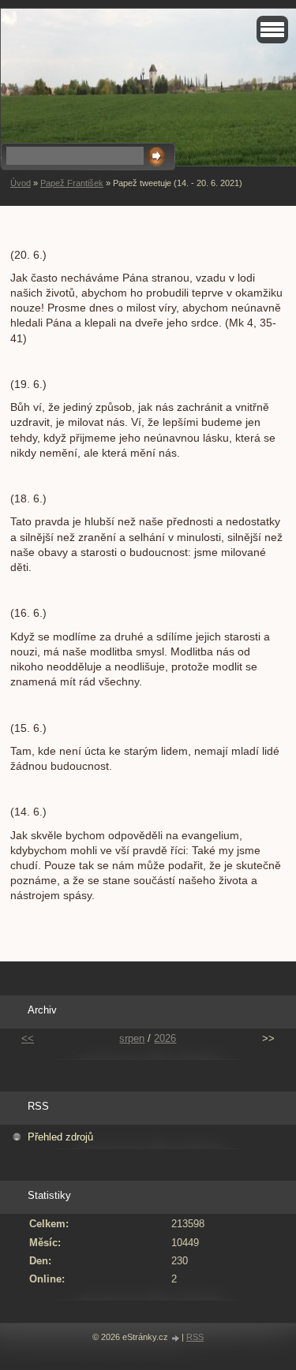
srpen (131, 1038)
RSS (195, 1337)
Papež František (71, 183)
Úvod (20, 183)
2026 (165, 1038)
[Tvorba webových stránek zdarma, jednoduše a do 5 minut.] (176, 1338)
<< (27, 1038)
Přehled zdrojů (60, 1137)
